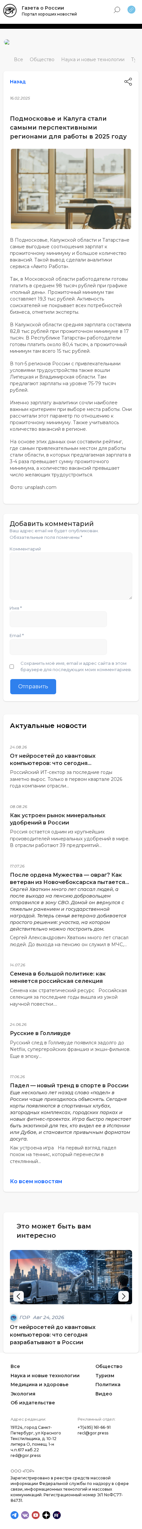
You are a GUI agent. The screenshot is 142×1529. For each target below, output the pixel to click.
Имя (16, 608)
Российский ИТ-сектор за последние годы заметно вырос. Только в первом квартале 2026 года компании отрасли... (66, 779)
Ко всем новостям (36, 1181)
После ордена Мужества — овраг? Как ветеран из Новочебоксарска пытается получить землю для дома (67, 882)
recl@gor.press (93, 1432)
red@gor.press (26, 1455)
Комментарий (25, 548)
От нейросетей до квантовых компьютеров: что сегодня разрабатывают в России (52, 763)
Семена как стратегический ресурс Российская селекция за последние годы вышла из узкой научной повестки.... (68, 997)
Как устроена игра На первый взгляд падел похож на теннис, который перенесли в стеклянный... (63, 1154)
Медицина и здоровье (40, 1385)
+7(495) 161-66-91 (94, 1427)
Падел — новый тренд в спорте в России (69, 1085)
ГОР (25, 1317)
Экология (23, 1394)
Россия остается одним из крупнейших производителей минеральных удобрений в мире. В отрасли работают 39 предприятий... (69, 838)
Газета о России (43, 8)
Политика (108, 1385)
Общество (42, 59)
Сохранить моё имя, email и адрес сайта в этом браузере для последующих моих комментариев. (76, 666)
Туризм (104, 1376)
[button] (123, 1296)
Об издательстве (33, 1403)
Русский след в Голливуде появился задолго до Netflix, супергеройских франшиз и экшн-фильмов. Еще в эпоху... (70, 1049)
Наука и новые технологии (92, 59)
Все (18, 59)
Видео (103, 1394)
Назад (18, 82)
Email (17, 635)
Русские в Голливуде (40, 1033)
